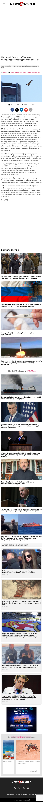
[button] (12, 110)
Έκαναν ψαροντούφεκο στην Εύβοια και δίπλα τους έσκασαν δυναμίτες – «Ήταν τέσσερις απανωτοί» (20, 666)
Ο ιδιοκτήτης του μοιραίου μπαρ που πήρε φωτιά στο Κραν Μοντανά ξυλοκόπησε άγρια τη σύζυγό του (20, 571)
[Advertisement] (21, 31)
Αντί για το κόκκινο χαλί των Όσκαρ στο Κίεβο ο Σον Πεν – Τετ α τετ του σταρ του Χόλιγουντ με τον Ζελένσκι (21, 277)
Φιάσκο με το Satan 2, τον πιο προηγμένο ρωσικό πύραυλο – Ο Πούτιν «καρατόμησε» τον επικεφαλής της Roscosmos (21, 362)
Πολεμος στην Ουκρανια (32, 72)
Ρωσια (39, 72)
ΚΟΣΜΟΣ (24, 72)
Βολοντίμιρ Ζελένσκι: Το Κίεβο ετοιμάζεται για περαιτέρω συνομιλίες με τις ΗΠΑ (17, 482)
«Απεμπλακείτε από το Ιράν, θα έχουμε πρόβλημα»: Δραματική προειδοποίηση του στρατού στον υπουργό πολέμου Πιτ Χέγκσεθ (20, 425)
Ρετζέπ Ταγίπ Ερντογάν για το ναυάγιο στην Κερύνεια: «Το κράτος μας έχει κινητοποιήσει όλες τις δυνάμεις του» (21, 510)
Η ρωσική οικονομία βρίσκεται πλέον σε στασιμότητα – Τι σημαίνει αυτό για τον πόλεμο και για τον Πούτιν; (21, 305)
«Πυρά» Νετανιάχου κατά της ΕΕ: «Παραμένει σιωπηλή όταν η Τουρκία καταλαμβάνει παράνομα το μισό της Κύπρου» (20, 454)
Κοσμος (5, 72)
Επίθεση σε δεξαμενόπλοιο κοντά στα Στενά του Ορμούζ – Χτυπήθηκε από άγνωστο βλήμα (21, 398)
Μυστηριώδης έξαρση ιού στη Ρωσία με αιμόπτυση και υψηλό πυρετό (20, 333)
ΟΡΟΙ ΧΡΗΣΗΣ (10, 794)
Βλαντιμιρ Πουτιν (18, 72)
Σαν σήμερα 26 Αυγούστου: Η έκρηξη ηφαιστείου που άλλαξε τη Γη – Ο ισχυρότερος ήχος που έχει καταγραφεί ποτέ (21, 603)
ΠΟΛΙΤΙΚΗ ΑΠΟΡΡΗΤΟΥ (21, 794)
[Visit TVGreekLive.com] (21, 719)
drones (12, 72)
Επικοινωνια (32, 794)
